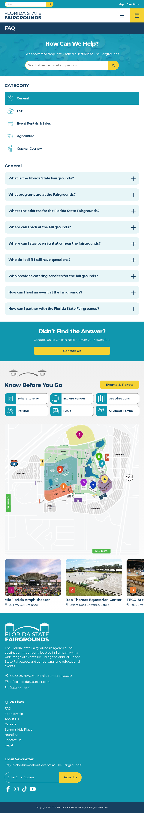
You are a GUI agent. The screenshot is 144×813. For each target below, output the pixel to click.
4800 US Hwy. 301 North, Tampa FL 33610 (41, 676)
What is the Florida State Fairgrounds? (41, 178)
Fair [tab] (19, 111)
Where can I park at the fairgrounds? (39, 227)
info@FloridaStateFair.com (30, 682)
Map (121, 4)
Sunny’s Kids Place (18, 729)
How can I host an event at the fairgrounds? (45, 292)
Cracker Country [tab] (29, 148)
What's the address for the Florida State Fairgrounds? (53, 211)
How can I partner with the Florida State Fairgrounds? (53, 309)
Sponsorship (14, 714)
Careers (10, 724)
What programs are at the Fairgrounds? (42, 195)
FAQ (8, 708)
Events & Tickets (120, 385)
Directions (133, 4)
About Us (12, 719)
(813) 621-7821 (20, 688)
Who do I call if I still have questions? (39, 260)
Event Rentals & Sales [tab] (34, 123)
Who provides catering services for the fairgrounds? (53, 276)
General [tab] (23, 98)
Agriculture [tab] (25, 136)
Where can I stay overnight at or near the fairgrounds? (54, 243)
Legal (9, 745)
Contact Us (72, 351)
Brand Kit (12, 735)
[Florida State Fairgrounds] (45, 632)
